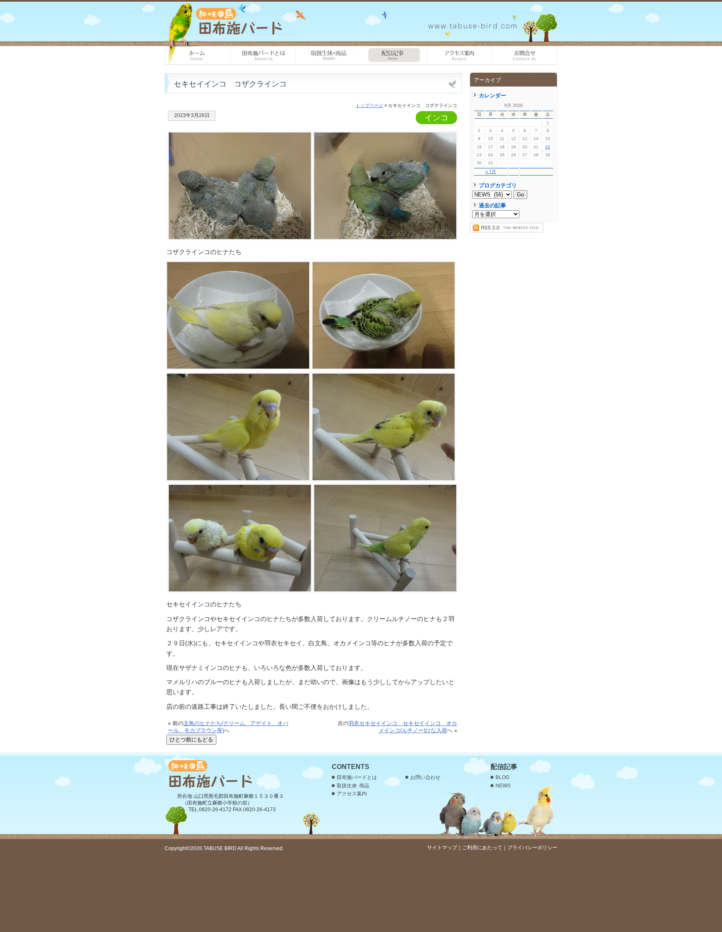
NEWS (503, 786)
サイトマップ (442, 848)
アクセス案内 (460, 55)
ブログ (394, 55)
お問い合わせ (525, 55)
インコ (436, 117)
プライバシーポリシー (532, 848)
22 (547, 147)
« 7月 (491, 171)
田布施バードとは (263, 55)
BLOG (502, 777)
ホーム (197, 55)
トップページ (369, 105)
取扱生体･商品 (328, 55)
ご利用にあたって (482, 848)
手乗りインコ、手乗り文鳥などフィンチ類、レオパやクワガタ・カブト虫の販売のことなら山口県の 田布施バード (232, 20)
